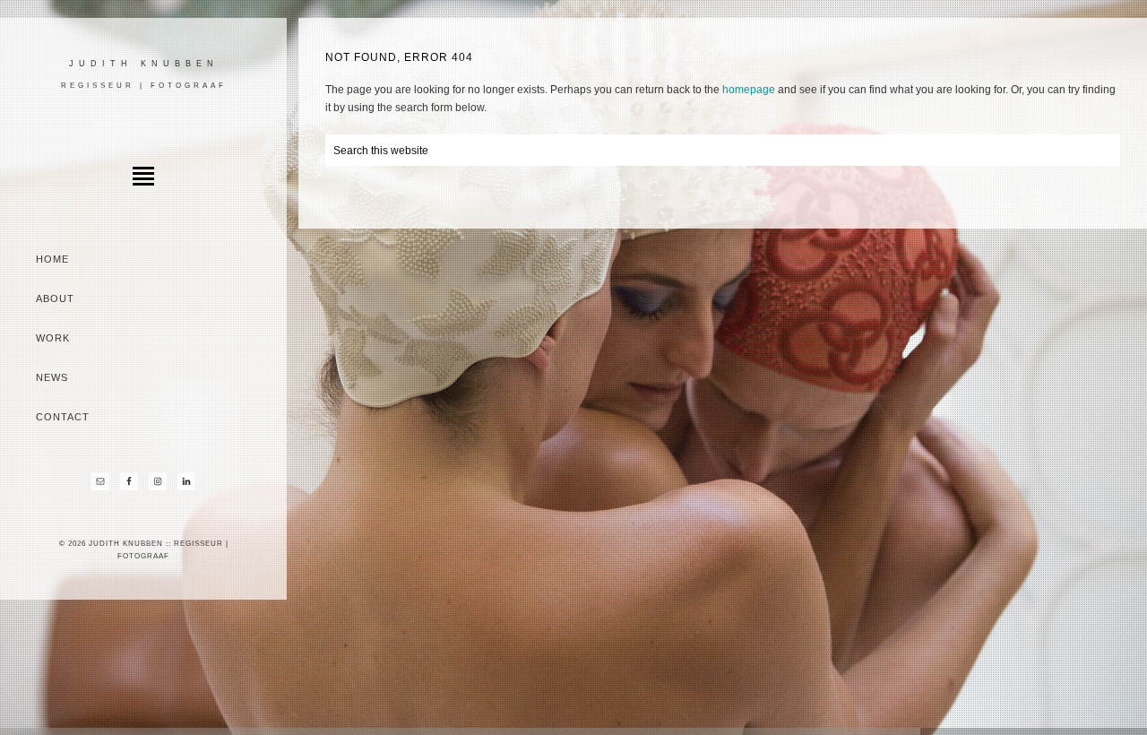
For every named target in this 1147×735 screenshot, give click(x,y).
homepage (748, 89)
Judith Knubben (144, 63)
